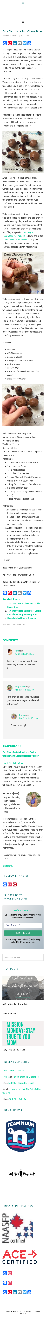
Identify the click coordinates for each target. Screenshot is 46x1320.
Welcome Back (10, 1013)
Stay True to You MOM (13, 1049)
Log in (23, 1314)
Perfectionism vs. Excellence (26, 1076)
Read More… (7, 865)
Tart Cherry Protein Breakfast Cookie (24, 610)
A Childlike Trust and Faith (15, 1004)
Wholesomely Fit (23, 12)
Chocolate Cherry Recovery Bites (22, 614)
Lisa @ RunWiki (20, 686)
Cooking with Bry (19, 624)
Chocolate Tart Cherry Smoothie (21, 618)
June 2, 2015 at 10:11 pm (28, 718)
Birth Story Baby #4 (17, 1099)
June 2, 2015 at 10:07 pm (24, 690)
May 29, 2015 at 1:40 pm (24, 654)
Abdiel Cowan (8, 1070)
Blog (7, 624)
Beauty (21, 1070)
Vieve (16, 651)
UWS (37, 1311)
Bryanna (22, 715)
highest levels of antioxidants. (15, 239)
